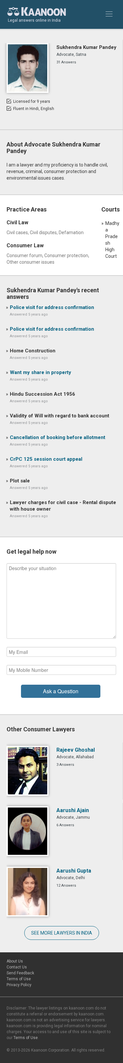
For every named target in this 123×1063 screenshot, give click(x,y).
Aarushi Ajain (72, 810)
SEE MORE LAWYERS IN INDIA (61, 933)
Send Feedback (20, 973)
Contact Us (17, 967)
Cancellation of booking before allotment (57, 437)
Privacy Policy (19, 985)
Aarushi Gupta (73, 871)
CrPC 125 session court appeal (46, 459)
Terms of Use (19, 979)
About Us (15, 961)
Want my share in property (40, 372)
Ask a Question (60, 691)
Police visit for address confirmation (52, 307)
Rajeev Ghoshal (75, 750)
